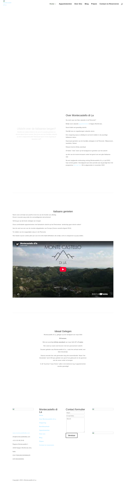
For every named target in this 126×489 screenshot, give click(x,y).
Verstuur (71, 435)
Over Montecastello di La (47, 419)
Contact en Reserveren (109, 4)
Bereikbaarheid (44, 426)
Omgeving (36, 145)
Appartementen (65, 4)
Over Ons (78, 4)
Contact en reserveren (46, 445)
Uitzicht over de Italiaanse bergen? (36, 128)
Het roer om (77, 165)
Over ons (42, 434)
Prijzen (94, 4)
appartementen (83, 124)
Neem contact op (62, 69)
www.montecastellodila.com (21, 433)
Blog (87, 4)
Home (52, 4)
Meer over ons (89, 175)
